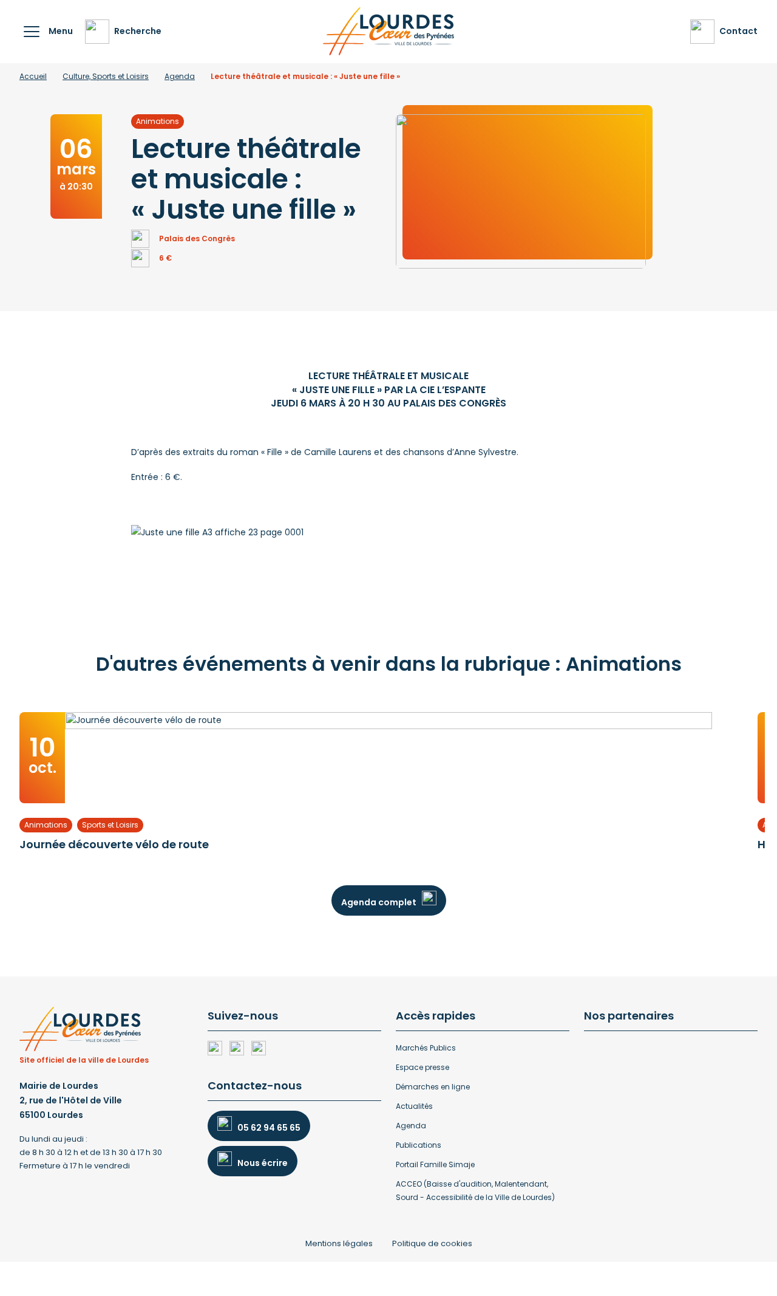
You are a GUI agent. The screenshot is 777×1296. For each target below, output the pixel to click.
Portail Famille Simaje (435, 1164)
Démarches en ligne (433, 1087)
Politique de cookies (432, 1243)
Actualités (414, 1106)
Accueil (33, 76)
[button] (31, 31)
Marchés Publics (426, 1048)
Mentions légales (339, 1243)
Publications (418, 1145)
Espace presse (422, 1067)
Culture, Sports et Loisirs (106, 76)
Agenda (180, 76)
